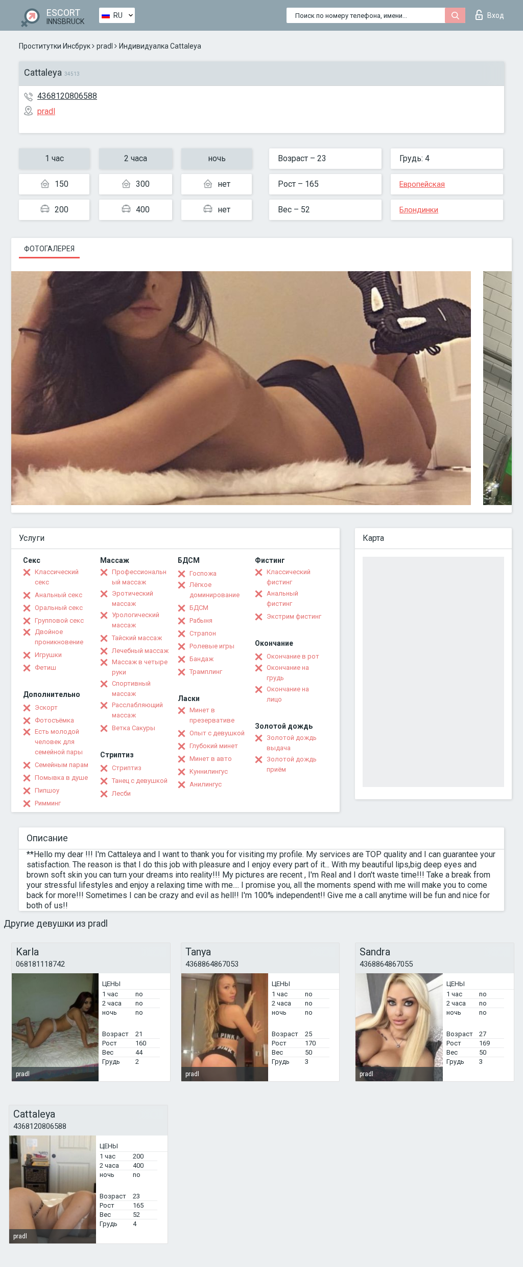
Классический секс (57, 577)
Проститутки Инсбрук (54, 46)
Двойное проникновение (59, 637)
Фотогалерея (49, 249)
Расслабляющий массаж (137, 710)
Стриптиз (126, 768)
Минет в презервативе (211, 715)
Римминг (48, 803)
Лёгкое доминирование (214, 590)
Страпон (202, 633)
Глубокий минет (213, 746)
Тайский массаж (137, 638)
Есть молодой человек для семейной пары (59, 742)
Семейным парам (61, 765)
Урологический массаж (135, 620)
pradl (105, 46)
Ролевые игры (211, 646)
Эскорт (46, 707)
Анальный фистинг (282, 598)
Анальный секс (58, 595)
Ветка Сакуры (133, 728)
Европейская (422, 184)
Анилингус (205, 784)
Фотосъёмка (54, 720)
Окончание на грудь (288, 673)
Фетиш (45, 667)
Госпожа (203, 573)
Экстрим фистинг (294, 616)
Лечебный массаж (140, 650)
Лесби (121, 793)
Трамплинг (205, 671)
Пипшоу (47, 790)
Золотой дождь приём (292, 764)
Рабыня (200, 620)
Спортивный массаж (131, 688)
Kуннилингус (208, 771)
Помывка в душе (61, 777)
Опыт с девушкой (217, 733)
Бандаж (201, 659)
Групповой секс (59, 620)
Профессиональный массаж (139, 577)
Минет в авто (210, 758)
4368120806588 (67, 96)
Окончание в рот (293, 656)
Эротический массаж (132, 598)
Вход (495, 15)
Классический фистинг (289, 577)
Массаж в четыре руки (140, 667)
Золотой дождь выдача (292, 743)
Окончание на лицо (288, 694)
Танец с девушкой (140, 780)
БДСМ (198, 607)
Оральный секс (59, 607)
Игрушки (48, 655)
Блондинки (418, 209)
